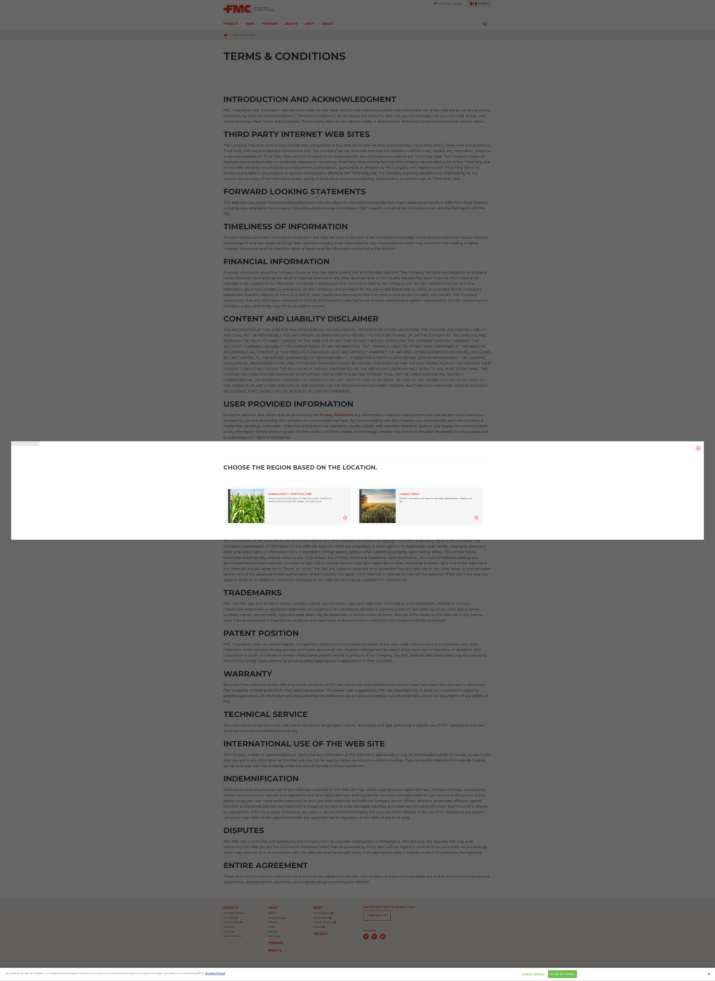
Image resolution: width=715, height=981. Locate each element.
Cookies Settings (533, 973)
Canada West (409, 494)
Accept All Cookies (562, 973)
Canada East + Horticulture (290, 494)
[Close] (709, 974)
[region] (357, 974)
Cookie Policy (215, 973)
